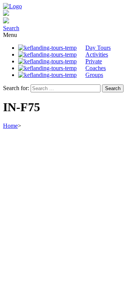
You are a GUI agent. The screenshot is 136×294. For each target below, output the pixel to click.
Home (10, 125)
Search (11, 28)
